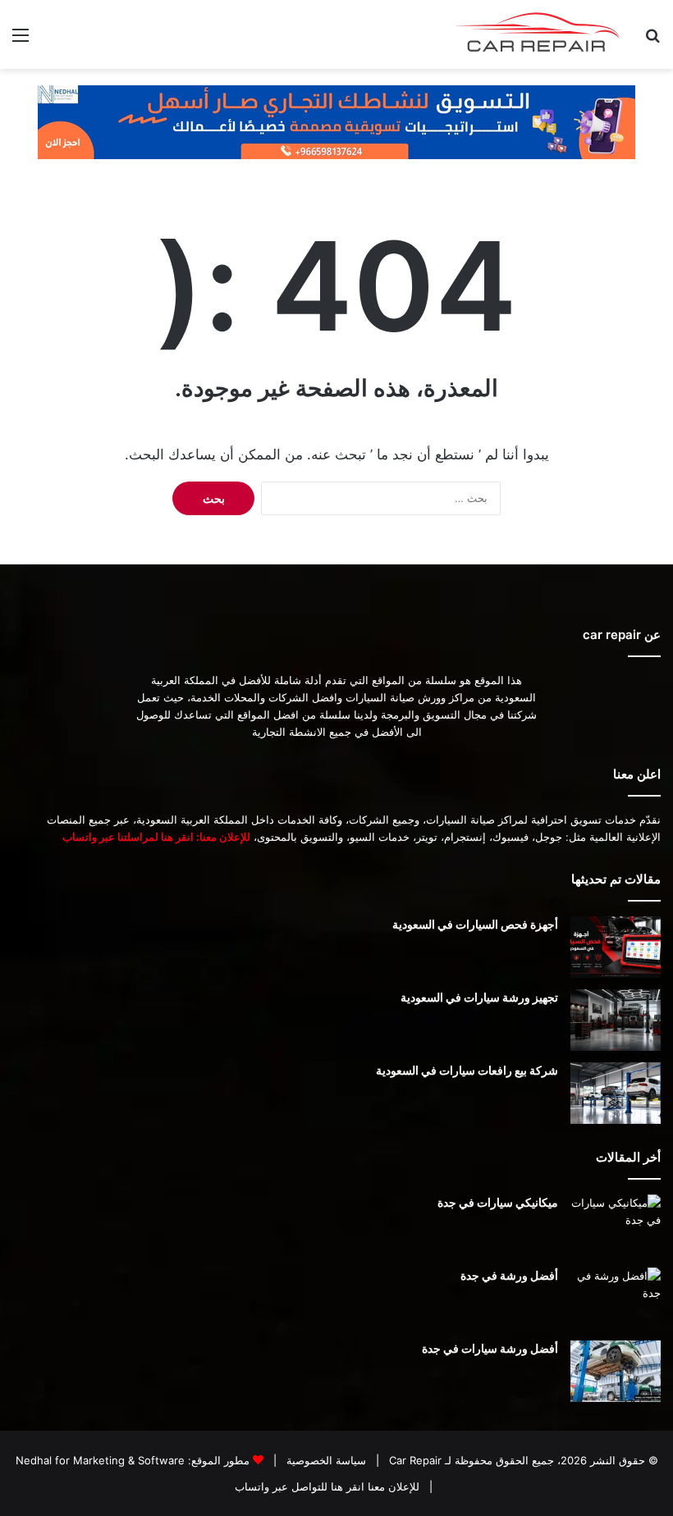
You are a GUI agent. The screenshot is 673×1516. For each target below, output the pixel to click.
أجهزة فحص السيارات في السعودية (475, 924)
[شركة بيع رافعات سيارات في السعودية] (615, 1093)
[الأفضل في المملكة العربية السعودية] (336, 121)
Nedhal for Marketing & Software (100, 1460)
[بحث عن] (652, 40)
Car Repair (414, 1460)
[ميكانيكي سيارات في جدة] (615, 1225)
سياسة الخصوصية (324, 1460)
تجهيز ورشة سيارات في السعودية (479, 997)
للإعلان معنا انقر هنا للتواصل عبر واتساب (327, 1486)
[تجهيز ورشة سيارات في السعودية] (615, 1020)
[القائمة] (20, 40)
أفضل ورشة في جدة (509, 1275)
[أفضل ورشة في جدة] (615, 1298)
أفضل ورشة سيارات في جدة (490, 1348)
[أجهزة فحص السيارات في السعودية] (615, 947)
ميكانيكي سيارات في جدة (497, 1202)
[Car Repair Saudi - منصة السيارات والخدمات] (538, 34)
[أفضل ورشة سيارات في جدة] (615, 1371)
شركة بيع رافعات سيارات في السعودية (467, 1070)
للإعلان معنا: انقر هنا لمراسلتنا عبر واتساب (156, 836)
